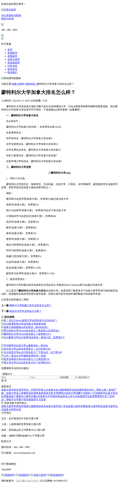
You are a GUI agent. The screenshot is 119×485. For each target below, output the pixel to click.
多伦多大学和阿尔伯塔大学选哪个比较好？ (69, 393)
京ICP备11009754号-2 (27, 480)
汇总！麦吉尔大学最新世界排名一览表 (25, 355)
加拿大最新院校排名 (35, 406)
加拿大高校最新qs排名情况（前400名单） (26, 327)
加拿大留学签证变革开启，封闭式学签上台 (24, 389)
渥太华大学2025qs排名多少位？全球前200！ (28, 362)
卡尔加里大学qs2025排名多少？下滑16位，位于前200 (33, 352)
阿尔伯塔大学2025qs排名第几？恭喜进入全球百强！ (32, 330)
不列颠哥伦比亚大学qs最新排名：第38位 (26, 345)
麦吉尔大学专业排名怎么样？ (25, 311)
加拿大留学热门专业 (57, 406)
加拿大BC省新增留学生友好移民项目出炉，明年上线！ (78, 389)
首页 (9, 49)
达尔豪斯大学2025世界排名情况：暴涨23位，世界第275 (34, 337)
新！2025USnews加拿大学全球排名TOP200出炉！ (31, 320)
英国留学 (12, 56)
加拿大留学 (13, 59)
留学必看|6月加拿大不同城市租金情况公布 (49, 396)
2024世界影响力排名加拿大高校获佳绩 (25, 323)
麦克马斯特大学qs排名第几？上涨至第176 (26, 359)
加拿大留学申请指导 (12, 406)
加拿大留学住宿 (12, 409)
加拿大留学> (19, 84)
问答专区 (12, 66)
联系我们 (12, 72)
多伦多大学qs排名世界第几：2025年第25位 (27, 349)
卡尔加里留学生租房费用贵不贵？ (91, 396)
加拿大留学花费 (77, 406)
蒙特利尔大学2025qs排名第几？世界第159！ (28, 334)
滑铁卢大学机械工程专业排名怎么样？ (30, 305)
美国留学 (12, 53)
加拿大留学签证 (94, 406)
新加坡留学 (13, 62)
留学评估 (12, 69)
